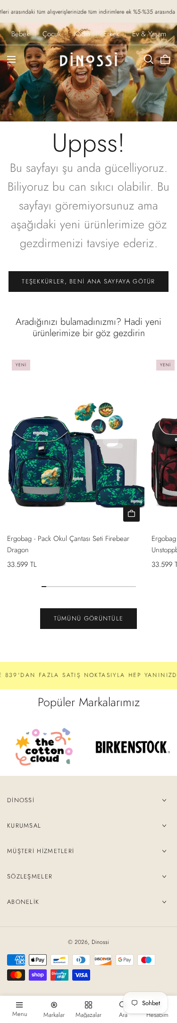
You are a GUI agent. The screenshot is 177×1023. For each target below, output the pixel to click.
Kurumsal (24, 825)
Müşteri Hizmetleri (40, 850)
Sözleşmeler (29, 876)
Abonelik (23, 901)
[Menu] (11, 59)
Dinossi (20, 800)
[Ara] (148, 59)
